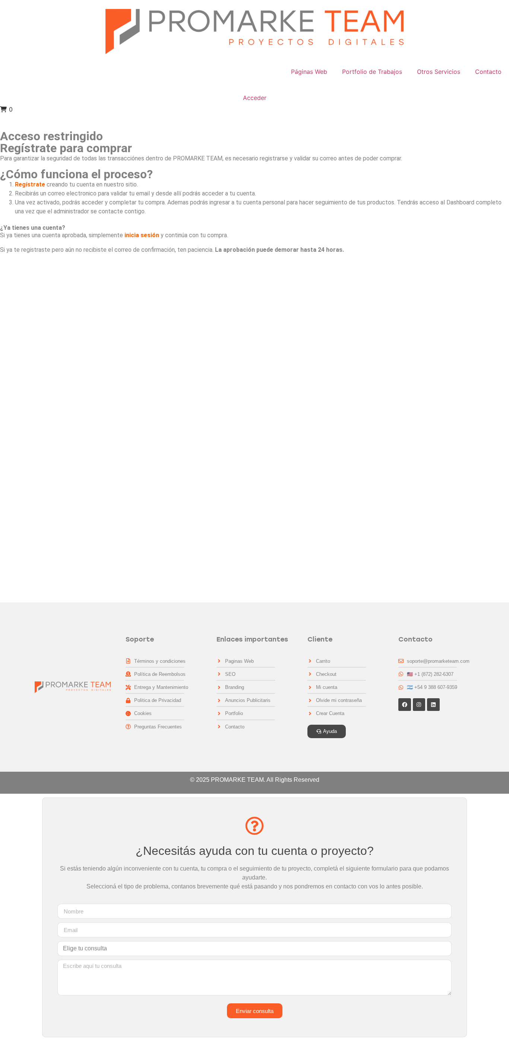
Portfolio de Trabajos (372, 71)
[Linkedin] (433, 704)
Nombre (10, 310)
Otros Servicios (438, 71)
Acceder (254, 97)
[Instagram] (419, 704)
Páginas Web (309, 71)
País (6, 374)
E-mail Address (20, 423)
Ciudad (9, 391)
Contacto (488, 71)
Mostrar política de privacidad (39, 525)
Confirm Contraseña (27, 488)
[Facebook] (404, 704)
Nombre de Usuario (26, 278)
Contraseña (16, 456)
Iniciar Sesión (156, 573)
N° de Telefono (20, 342)
